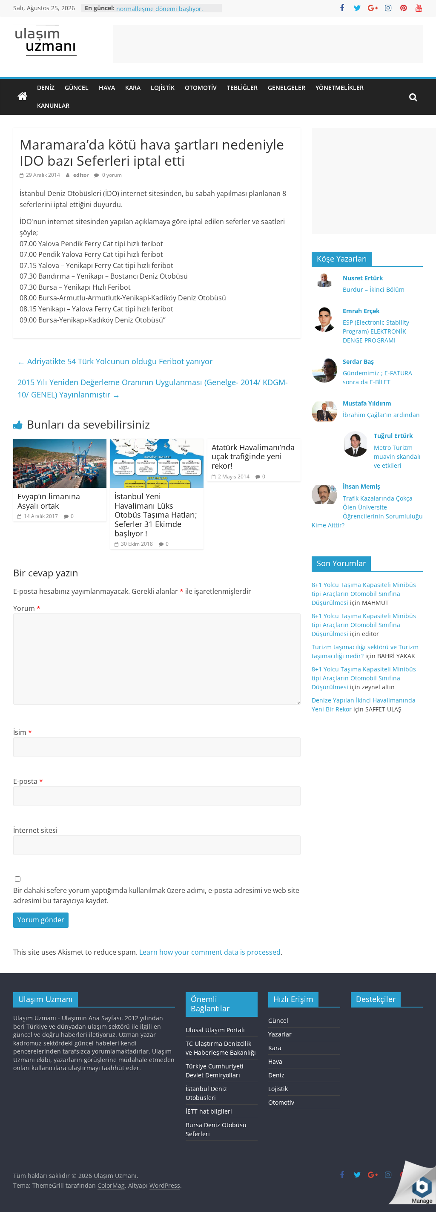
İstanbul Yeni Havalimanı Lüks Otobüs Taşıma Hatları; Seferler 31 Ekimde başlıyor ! (156, 514)
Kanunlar (53, 105)
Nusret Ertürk (363, 278)
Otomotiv (201, 87)
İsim (22, 732)
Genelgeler (286, 87)
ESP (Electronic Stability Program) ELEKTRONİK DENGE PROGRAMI (376, 331)
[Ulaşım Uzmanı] (22, 97)
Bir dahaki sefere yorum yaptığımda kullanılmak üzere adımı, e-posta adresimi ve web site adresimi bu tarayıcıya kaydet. (156, 895)
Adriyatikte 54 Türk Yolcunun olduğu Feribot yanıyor (114, 361)
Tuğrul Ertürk (393, 436)
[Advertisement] (268, 44)
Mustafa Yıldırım (367, 403)
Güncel (77, 87)
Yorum (26, 608)
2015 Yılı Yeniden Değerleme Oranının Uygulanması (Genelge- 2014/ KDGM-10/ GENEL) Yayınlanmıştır (152, 388)
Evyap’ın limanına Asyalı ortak (48, 501)
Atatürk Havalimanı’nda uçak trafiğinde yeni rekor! (253, 456)
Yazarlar (280, 1034)
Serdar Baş (358, 361)
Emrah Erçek (361, 311)
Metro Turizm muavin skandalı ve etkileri (397, 456)
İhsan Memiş (361, 486)
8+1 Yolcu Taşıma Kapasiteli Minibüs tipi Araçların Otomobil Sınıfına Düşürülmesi (364, 594)
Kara (133, 87)
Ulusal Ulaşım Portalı (215, 1030)
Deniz (45, 87)
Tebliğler (242, 87)
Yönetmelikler (340, 87)
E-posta (28, 781)
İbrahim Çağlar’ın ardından (381, 415)
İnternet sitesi (35, 830)
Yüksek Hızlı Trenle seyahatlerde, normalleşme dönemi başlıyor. (163, 11)
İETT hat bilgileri (209, 1111)
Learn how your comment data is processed (210, 952)
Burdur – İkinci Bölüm (373, 289)
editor (81, 174)
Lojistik (163, 87)
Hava (107, 87)
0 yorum (111, 174)
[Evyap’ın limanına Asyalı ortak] (60, 444)
